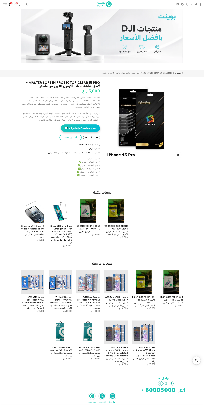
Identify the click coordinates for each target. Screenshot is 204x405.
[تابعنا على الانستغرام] (165, 383)
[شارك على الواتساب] (155, 383)
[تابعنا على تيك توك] (160, 383)
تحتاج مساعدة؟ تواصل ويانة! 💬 (80, 128)
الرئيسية (180, 73)
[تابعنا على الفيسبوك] (171, 383)
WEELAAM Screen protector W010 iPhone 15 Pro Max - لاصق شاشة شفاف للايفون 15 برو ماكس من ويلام (88, 303)
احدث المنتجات (70, 152)
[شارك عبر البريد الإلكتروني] (178, 4)
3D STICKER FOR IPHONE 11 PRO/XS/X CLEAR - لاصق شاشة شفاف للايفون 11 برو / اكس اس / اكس (116, 230)
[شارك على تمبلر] (187, 4)
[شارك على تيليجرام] (182, 4)
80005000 (160, 390)
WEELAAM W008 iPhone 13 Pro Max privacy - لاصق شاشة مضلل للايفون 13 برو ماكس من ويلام (116, 301)
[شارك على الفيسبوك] (200, 4)
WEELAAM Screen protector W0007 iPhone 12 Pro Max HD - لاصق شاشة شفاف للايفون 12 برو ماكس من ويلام (61, 303)
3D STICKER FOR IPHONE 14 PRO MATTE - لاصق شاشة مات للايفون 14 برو (88, 229)
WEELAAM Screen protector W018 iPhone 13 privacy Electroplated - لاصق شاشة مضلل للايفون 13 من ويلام (144, 354)
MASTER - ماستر (84, 152)
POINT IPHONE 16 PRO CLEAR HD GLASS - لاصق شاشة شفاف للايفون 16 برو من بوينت (61, 351)
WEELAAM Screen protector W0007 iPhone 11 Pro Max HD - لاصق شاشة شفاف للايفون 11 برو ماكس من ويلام (33, 303)
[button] (196, 360)
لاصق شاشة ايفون (55, 152)
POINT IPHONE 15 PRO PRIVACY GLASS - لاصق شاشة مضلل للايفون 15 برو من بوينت (89, 351)
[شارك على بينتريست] (191, 4)
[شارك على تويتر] (196, 4)
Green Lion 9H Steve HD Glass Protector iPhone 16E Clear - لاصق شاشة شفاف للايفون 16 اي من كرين (32, 232)
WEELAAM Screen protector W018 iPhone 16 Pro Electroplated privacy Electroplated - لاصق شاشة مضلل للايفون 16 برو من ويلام (116, 354)
